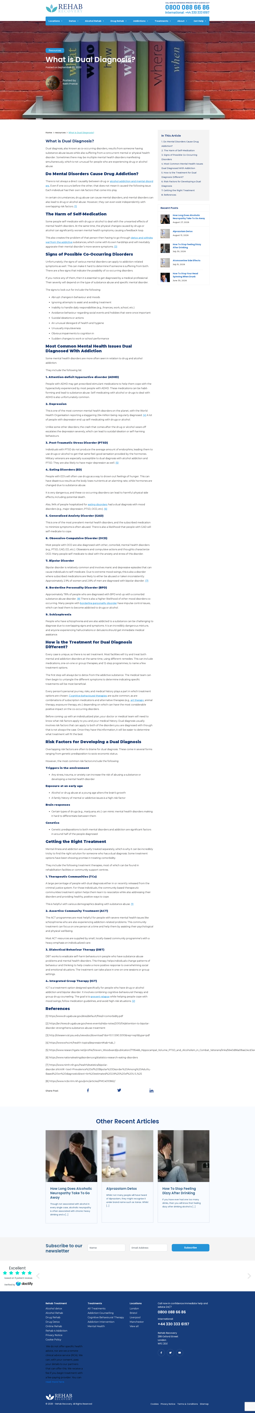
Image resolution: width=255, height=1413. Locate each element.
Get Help (198, 21)
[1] (75, 206)
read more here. (55, 1381)
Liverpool (135, 1317)
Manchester (137, 1321)
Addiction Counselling (101, 1313)
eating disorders (97, 504)
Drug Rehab (117, 21)
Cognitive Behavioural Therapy (106, 1317)
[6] (105, 509)
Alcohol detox (54, 1308)
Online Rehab (54, 1326)
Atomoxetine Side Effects (186, 260)
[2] (133, 1001)
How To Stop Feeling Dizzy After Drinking (187, 246)
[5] (117, 462)
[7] (146, 580)
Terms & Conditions (187, 1404)
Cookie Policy (53, 1339)
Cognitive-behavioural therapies (88, 695)
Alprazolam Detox (183, 231)
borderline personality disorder (98, 603)
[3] (115, 246)
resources (55, 50)
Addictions (139, 21)
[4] (144, 415)
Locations (54, 21)
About (180, 21)
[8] (78, 598)
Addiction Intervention (101, 1321)
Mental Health (96, 1326)
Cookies (155, 1404)
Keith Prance (70, 83)
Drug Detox (53, 1321)
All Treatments (96, 1308)
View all (134, 1326)
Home (49, 132)
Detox (72, 21)
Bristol (133, 1313)
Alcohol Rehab (93, 21)
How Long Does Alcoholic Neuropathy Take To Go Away (189, 217)
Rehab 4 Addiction (56, 1330)
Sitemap (204, 1404)
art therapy (137, 700)
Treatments (161, 21)
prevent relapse (100, 996)
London (134, 1308)
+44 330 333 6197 (197, 12)
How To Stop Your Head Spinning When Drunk (185, 275)
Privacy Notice (54, 1335)
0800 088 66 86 (187, 7)
